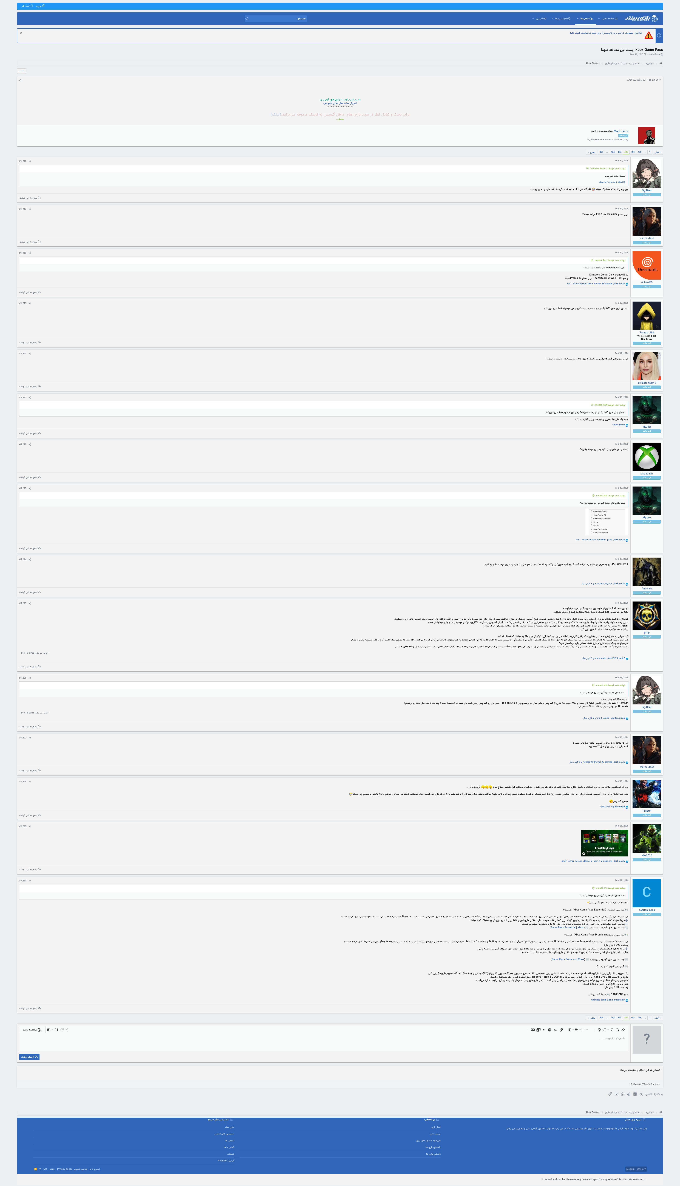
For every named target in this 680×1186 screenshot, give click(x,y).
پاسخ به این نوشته (28, 198)
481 (633, 152)
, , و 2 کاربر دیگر (597, 762)
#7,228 (22, 782)
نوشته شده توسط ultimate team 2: (607, 168)
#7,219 (22, 303)
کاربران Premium (226, 1161)
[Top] (40, 1169)
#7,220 (22, 354)
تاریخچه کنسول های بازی (428, 1140)
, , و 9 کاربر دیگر (603, 658)
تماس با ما (229, 1147)
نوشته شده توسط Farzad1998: (609, 405)
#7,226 (22, 678)
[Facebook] (50, 1179)
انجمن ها (229, 1140)
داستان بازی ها (433, 1154)
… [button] (645, 152)
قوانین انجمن (80, 1169)
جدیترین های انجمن (224, 1134)
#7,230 (22, 881)
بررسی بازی (435, 1134)
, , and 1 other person (595, 283)
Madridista (654, 54)
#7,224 (22, 559)
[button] (598, 19)
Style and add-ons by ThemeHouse (560, 1179)
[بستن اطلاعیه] (21, 33)
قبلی (656, 152)
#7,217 (22, 209)
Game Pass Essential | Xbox (567, 927)
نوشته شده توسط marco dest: (609, 260)
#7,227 (22, 738)
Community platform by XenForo (614, 1179)
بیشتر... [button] (340, 119)
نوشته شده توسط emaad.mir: (610, 496)
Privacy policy (64, 1169)
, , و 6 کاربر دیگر (604, 718)
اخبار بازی (435, 1127)
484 (612, 152)
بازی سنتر (229, 1127)
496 (601, 152)
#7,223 (22, 488)
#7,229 (22, 826)
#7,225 (22, 603)
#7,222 (22, 444)
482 (626, 152)
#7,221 (22, 398)
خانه (45, 1169)
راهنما (52, 1169)
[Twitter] (40, 1179)
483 (619, 152)
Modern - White (635, 1169)
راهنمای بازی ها (433, 1147)
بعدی (592, 152)
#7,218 (22, 253)
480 (639, 152)
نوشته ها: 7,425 (635, 80)
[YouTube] (34, 1179)
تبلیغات (230, 1154)
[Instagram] (45, 1179)
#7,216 (22, 161)
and (612, 806)
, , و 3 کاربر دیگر (603, 583)
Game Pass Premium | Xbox (568, 959)
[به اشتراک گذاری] (20, 80)
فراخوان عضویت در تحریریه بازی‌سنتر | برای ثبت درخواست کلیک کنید (606, 33)
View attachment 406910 (612, 182)
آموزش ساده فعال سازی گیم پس (340, 103)
